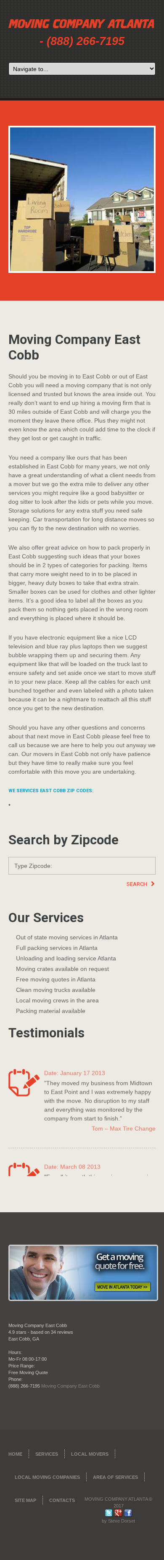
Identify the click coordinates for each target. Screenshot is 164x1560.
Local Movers (89, 1454)
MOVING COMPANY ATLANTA (116, 1499)
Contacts (62, 1500)
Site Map (25, 1500)
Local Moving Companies (47, 1477)
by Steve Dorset (118, 1520)
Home (15, 1454)
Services (46, 1454)
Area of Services (115, 1477)
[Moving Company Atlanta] (82, 25)
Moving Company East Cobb (70, 1385)
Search (137, 884)
